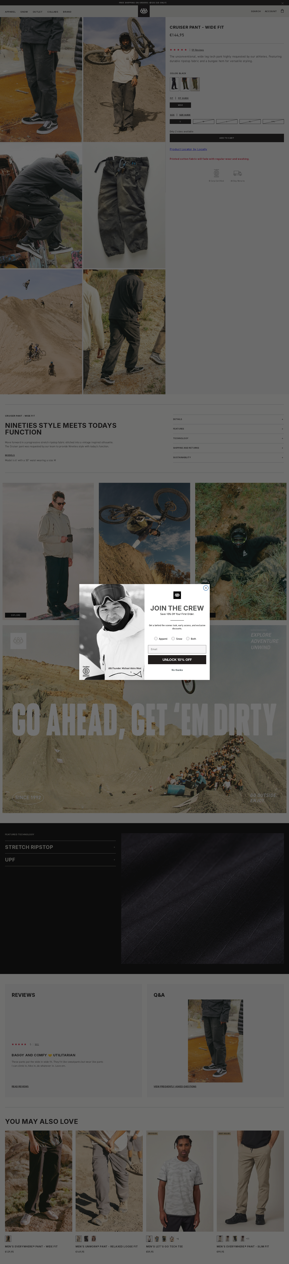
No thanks (177, 670)
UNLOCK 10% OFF (177, 660)
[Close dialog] (205, 587)
